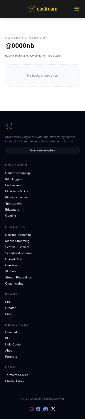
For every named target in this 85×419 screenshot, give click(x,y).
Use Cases (16, 165)
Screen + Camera (17, 247)
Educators (12, 209)
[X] (53, 409)
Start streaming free (42, 150)
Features (15, 227)
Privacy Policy (14, 381)
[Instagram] (32, 409)
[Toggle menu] (77, 9)
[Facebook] (38, 409)
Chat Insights (14, 283)
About (9, 350)
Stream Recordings (18, 277)
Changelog (12, 332)
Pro (7, 301)
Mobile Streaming (17, 241)
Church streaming (17, 173)
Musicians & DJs (16, 191)
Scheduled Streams (18, 253)
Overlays (11, 265)
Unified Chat (13, 259)
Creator (10, 308)
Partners (11, 356)
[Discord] (45, 409)
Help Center (13, 344)
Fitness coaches (16, 197)
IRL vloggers (13, 179)
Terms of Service (16, 375)
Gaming (10, 215)
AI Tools (10, 271)
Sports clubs (13, 203)
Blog (8, 338)
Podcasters (13, 185)
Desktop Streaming (18, 234)
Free (8, 314)
